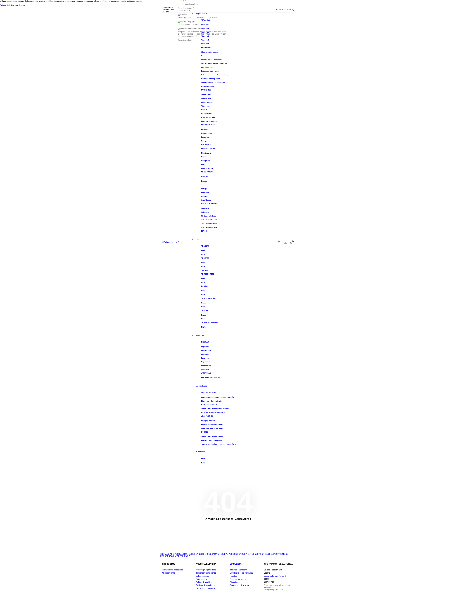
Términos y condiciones (206, 573)
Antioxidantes (206, 94)
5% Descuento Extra (208, 216)
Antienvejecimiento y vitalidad (212, 428)
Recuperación (206, 145)
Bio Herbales (206, 366)
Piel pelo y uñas (207, 67)
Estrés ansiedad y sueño (210, 71)
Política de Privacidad (9, 5)
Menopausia (205, 161)
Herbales (200, 335)
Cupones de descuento (239, 585)
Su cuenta (236, 564)
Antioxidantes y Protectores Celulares (215, 409)
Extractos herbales (208, 117)
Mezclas (205, 342)
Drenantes (205, 137)
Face (203, 458)
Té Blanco (205, 310)
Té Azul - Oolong (208, 298)
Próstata (204, 157)
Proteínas (204, 129)
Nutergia (204, 189)
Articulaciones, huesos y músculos (214, 63)
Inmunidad (205, 358)
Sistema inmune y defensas (211, 60)
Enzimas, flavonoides (209, 121)
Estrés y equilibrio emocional (212, 424)
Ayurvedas (205, 369)
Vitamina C (205, 32)
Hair (203, 463)
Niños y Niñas (207, 172)
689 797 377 (168, 11)
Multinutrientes (206, 113)
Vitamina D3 (205, 44)
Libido (203, 164)
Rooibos (205, 286)
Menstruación (206, 153)
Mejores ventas (168, 573)
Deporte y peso (208, 125)
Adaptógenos (207, 416)
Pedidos (233, 576)
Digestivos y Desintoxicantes (211, 401)
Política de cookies (204, 582)
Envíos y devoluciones (205, 585)
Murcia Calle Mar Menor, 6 (275, 576)
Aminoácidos (206, 98)
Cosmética (200, 452)
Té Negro (205, 246)
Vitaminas (205, 20)
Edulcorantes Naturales (209, 405)
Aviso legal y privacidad (206, 570)
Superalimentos (208, 392)
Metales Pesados (207, 86)
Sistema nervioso (207, 56)
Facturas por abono (238, 579)
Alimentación (201, 386)
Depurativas (205, 362)
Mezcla (203, 254)
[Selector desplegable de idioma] (285, 242)
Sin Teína (204, 270)
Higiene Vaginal (207, 168)
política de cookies (134, 1)
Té (197, 239)
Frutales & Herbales (210, 378)
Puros (203, 303)
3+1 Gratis (205, 212)
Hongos (204, 432)
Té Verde (205, 258)
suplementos (201, 13)
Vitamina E (205, 40)
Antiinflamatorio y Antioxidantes (213, 82)
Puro (203, 251)
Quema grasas (206, 133)
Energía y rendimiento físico (211, 440)
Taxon (203, 185)
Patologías (206, 47)
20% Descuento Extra (209, 227)
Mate (203, 327)
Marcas (204, 176)
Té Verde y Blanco (209, 322)
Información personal (238, 570)
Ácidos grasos (206, 102)
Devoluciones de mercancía (241, 573)
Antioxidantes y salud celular (212, 437)
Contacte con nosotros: (167, 8)
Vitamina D (205, 36)
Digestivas (205, 347)
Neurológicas (206, 350)
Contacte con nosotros (205, 588)
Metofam (204, 196)
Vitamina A (205, 25)
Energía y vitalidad (208, 421)
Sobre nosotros (202, 576)
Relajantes (205, 354)
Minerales (204, 110)
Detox (204, 231)
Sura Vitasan (206, 200)
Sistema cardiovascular (209, 52)
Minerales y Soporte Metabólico (213, 412)
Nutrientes (206, 90)
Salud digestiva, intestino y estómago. (215, 75)
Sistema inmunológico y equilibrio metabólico (218, 444)
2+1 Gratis (205, 208)
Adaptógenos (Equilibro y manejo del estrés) (217, 397)
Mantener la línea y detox (210, 79)
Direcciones (235, 582)
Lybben (204, 181)
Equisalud (205, 192)
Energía (204, 141)
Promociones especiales (172, 570)
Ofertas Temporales (210, 204)
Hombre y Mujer (208, 148)
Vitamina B (205, 28)
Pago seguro (201, 579)
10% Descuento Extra (209, 220)
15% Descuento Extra (209, 223)
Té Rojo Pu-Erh (207, 274)
